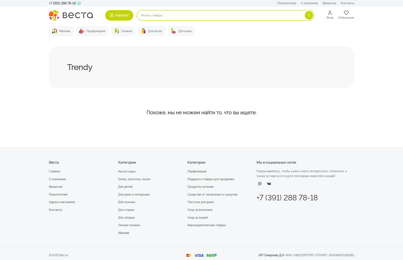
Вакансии (329, 3)
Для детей (125, 186)
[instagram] (259, 184)
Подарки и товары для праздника (210, 179)
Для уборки (126, 217)
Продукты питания (200, 186)
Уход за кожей (197, 217)
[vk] (269, 184)
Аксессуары (126, 171)
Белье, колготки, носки (134, 179)
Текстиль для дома (200, 202)
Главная (54, 171)
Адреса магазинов (62, 202)
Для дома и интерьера (134, 194)
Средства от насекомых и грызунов (212, 194)
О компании (309, 3)
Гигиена (126, 31)
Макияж (64, 31)
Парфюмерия (95, 31)
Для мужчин (126, 202)
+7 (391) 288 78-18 (62, 3)
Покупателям (286, 3)
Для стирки (126, 209)
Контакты (347, 3)
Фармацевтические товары (206, 225)
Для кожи (184, 31)
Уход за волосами (199, 209)
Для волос (155, 31)
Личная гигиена (129, 225)
